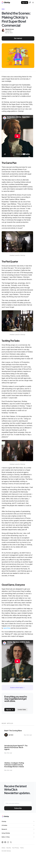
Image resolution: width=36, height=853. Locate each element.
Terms (22, 847)
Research (4, 829)
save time (7, 628)
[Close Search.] (30, 3)
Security (8, 847)
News (3, 9)
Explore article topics (16, 687)
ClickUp (4, 821)
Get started (18, 38)
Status (3, 847)
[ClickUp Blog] (6, 2)
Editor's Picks (6, 837)
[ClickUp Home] (5, 817)
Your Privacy (15, 847)
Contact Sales (22, 709)
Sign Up (24, 2)
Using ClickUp (6, 833)
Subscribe (18, 808)
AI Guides (4, 825)
